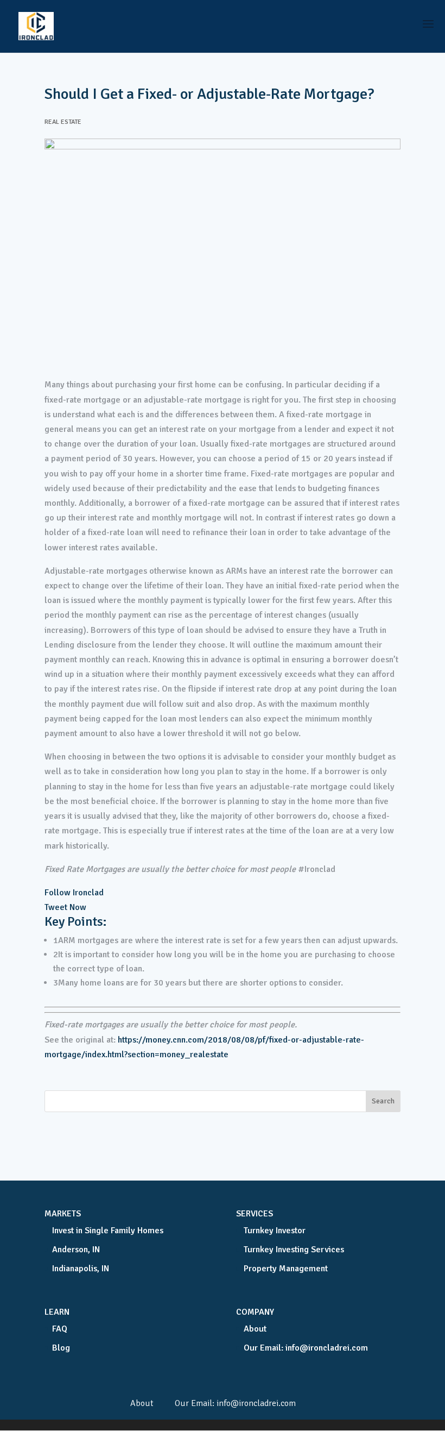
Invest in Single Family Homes (107, 1230)
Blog (61, 1347)
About (255, 1328)
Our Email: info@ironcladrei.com (306, 1347)
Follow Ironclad (74, 892)
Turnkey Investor (275, 1230)
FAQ (59, 1328)
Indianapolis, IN (80, 1268)
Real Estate (62, 122)
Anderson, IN (76, 1249)
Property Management (286, 1268)
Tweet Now (65, 907)
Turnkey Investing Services (294, 1249)
